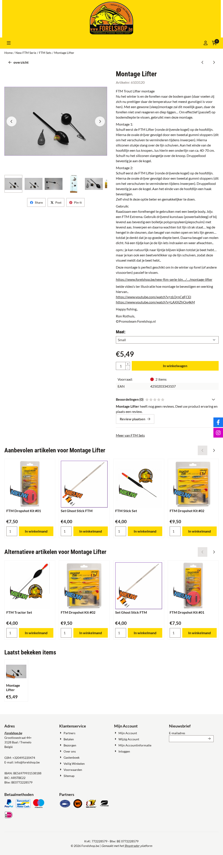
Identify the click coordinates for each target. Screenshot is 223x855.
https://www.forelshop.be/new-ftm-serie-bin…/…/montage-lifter (164, 279)
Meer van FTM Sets (130, 435)
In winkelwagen (175, 366)
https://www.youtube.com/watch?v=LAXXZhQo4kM (155, 302)
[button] (8, 43)
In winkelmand (36, 531)
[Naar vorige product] (202, 62)
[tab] (167, 399)
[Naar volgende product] (214, 62)
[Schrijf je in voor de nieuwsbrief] (209, 738)
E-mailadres (191, 733)
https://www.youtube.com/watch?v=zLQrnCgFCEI (153, 297)
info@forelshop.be (27, 762)
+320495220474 (23, 758)
